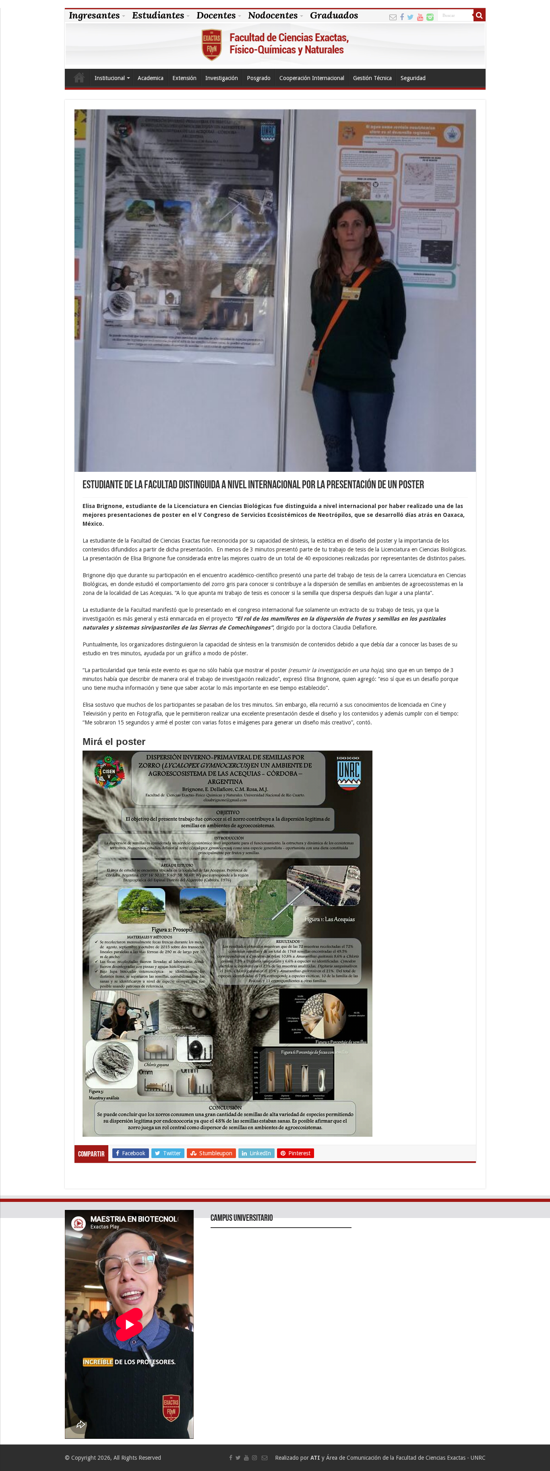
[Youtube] (420, 16)
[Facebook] (402, 16)
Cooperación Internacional (311, 78)
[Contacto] (393, 16)
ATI (315, 1458)
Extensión (184, 78)
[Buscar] (479, 15)
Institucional (110, 78)
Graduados (334, 15)
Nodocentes (273, 15)
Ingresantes (94, 15)
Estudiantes (158, 15)
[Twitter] (410, 16)
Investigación (221, 78)
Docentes (216, 15)
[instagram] (430, 16)
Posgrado (259, 78)
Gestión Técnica (372, 78)
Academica (150, 78)
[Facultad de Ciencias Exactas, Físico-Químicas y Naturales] (275, 45)
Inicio (79, 77)
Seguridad (413, 78)
